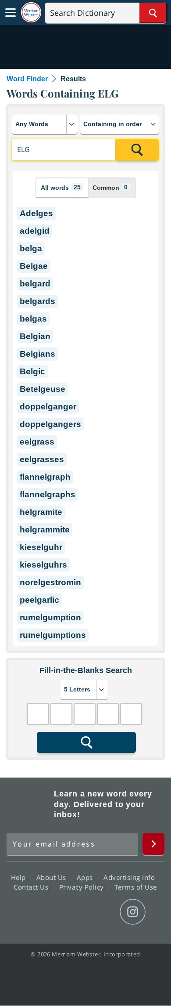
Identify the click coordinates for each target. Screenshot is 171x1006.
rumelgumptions (53, 635)
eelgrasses (42, 459)
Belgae (34, 266)
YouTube (101, 912)
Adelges (36, 213)
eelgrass (37, 441)
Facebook (38, 912)
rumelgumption (50, 617)
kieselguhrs (43, 564)
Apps (86, 877)
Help (19, 877)
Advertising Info (130, 877)
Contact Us (32, 887)
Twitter (69, 912)
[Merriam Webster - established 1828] (31, 12)
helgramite (41, 512)
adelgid (35, 230)
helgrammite (45, 529)
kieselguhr (41, 547)
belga (31, 248)
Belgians (37, 353)
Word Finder (27, 79)
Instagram (133, 912)
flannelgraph (45, 476)
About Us (52, 877)
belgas (33, 318)
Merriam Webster (29, 804)
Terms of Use (135, 887)
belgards (37, 301)
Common (110, 187)
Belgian (35, 336)
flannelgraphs (47, 494)
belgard (35, 283)
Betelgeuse (42, 389)
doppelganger (48, 406)
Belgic (32, 371)
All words (61, 187)
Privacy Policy (82, 887)
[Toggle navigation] (10, 12)
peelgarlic (39, 599)
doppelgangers (50, 424)
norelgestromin (50, 582)
